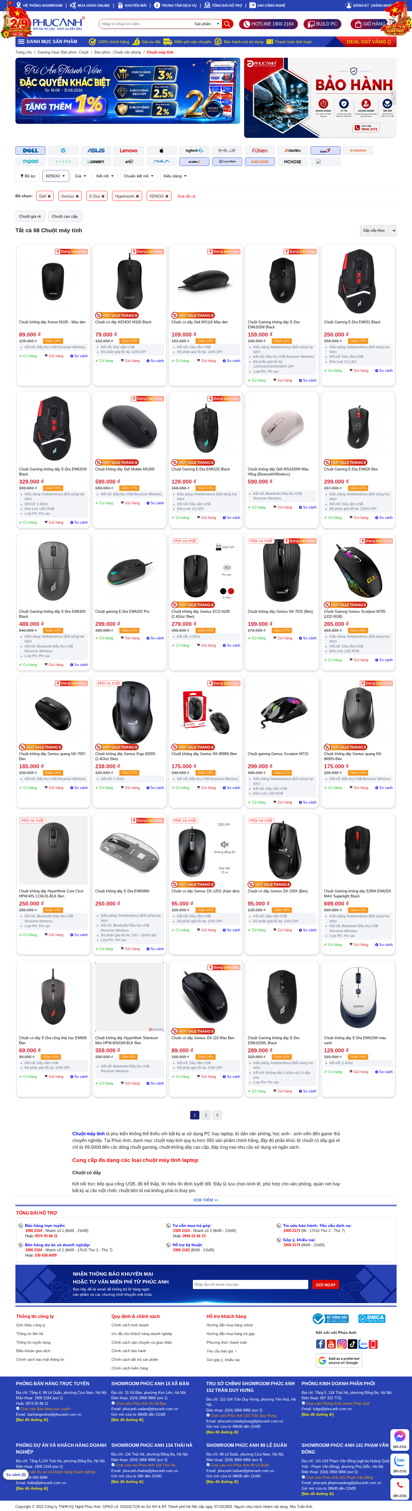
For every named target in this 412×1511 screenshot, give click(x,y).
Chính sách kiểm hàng (130, 1368)
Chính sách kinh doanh (130, 1325)
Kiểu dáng (173, 176)
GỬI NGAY (325, 1285)
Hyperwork (125, 196)
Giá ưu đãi (151, 42)
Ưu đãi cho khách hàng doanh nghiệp (142, 1334)
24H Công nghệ (271, 6)
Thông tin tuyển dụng (33, 1342)
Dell (43, 196)
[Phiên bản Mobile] (373, 1347)
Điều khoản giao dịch (33, 1351)
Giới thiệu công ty (30, 1325)
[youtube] (331, 1347)
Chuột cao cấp (65, 216)
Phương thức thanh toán (227, 1342)
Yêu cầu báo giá (221, 1351)
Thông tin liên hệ (29, 1334)
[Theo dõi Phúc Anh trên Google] (339, 1366)
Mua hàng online (94, 6)
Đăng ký (361, 6)
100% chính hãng (113, 42)
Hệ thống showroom (43, 6)
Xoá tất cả (186, 196)
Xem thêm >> (206, 1200)
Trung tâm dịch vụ (179, 6)
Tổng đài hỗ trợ (227, 6)
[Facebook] (320, 1347)
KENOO (53, 176)
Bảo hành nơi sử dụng (243, 42)
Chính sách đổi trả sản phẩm (135, 1359)
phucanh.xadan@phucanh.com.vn (150, 1409)
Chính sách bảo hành (129, 1351)
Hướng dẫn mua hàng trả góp (230, 1334)
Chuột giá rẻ (30, 216)
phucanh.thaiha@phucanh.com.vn (150, 1471)
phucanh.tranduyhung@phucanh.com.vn (250, 1421)
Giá (78, 176)
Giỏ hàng (56, 356)
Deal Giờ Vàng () (369, 42)
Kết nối (103, 176)
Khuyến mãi (136, 6)
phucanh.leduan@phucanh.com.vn (246, 1471)
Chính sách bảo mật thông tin (40, 1359)
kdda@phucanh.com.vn (46, 1483)
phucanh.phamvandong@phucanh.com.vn (347, 1483)
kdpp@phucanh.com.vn (332, 1409)
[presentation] (18, 91)
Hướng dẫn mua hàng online (230, 1325)
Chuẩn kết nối (137, 176)
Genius (68, 196)
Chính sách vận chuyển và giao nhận (142, 1342)
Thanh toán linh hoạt (293, 42)
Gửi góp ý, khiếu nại (223, 1360)
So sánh (81, 356)
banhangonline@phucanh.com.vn (54, 1414)
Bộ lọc (30, 176)
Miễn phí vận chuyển (192, 42)
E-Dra (95, 196)
